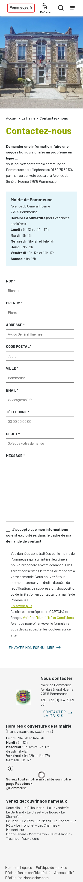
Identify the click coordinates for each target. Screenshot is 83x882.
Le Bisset (34, 812)
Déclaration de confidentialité (27, 872)
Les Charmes (47, 825)
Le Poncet (62, 821)
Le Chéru (12, 821)
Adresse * (15, 324)
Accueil (11, 118)
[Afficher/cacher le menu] (72, 6)
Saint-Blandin (60, 834)
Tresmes (12, 838)
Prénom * (14, 302)
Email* (12, 390)
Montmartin (38, 834)
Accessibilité (64, 872)
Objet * (13, 434)
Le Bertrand (15, 812)
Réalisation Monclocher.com (27, 877)
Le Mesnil (44, 821)
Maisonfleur (15, 829)
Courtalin (13, 807)
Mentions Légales (18, 867)
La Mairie (28, 118)
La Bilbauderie (33, 807)
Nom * (11, 281)
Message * (15, 455)
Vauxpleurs (30, 838)
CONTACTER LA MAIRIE (54, 713)
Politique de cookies (51, 867)
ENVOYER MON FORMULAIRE (31, 647)
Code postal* (18, 346)
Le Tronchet (25, 825)
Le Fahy (28, 821)
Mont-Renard (16, 834)
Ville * (12, 368)
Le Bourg (51, 812)
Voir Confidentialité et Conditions (48, 617)
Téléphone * (17, 412)
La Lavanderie (58, 807)
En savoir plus (21, 605)
